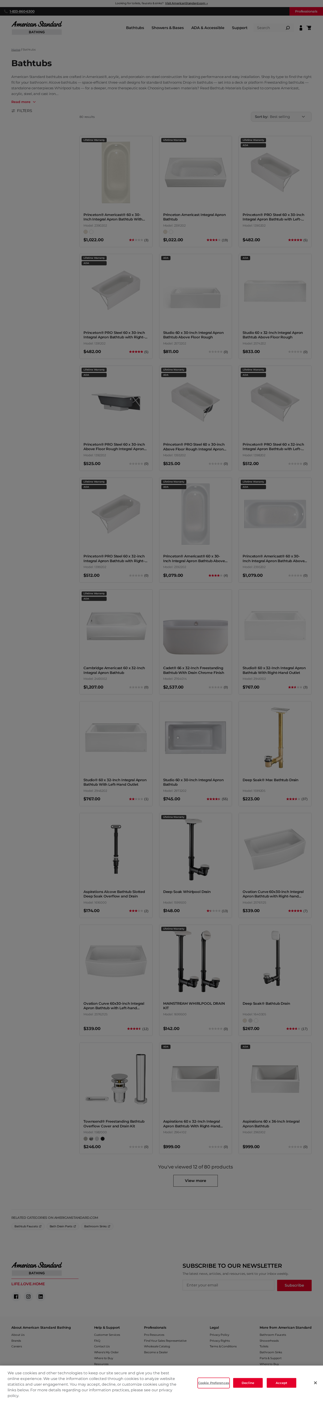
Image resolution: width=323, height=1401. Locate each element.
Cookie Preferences (213, 1383)
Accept (282, 1383)
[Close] (315, 1383)
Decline (248, 1383)
